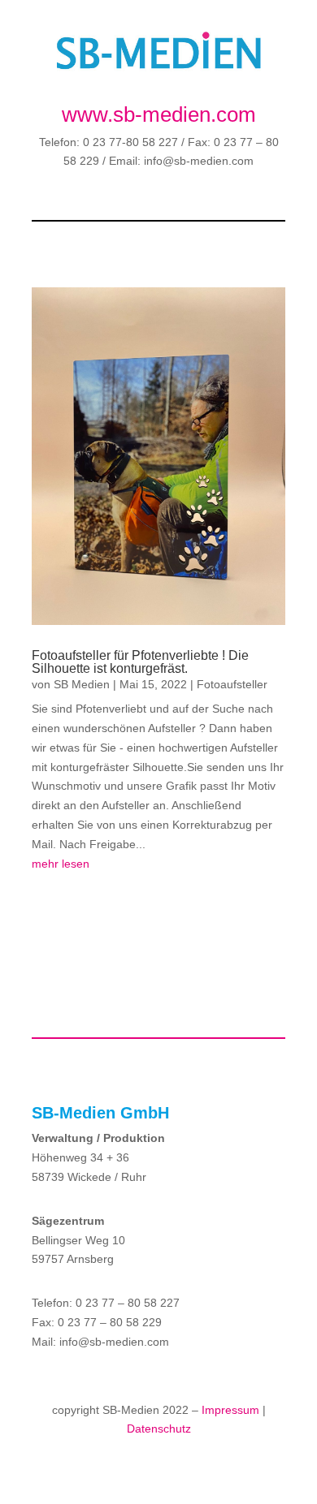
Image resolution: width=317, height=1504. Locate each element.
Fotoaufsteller (232, 684)
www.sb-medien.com (159, 114)
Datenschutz (159, 1428)
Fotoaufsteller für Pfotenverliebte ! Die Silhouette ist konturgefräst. (140, 662)
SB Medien (82, 684)
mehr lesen (60, 863)
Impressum (230, 1409)
